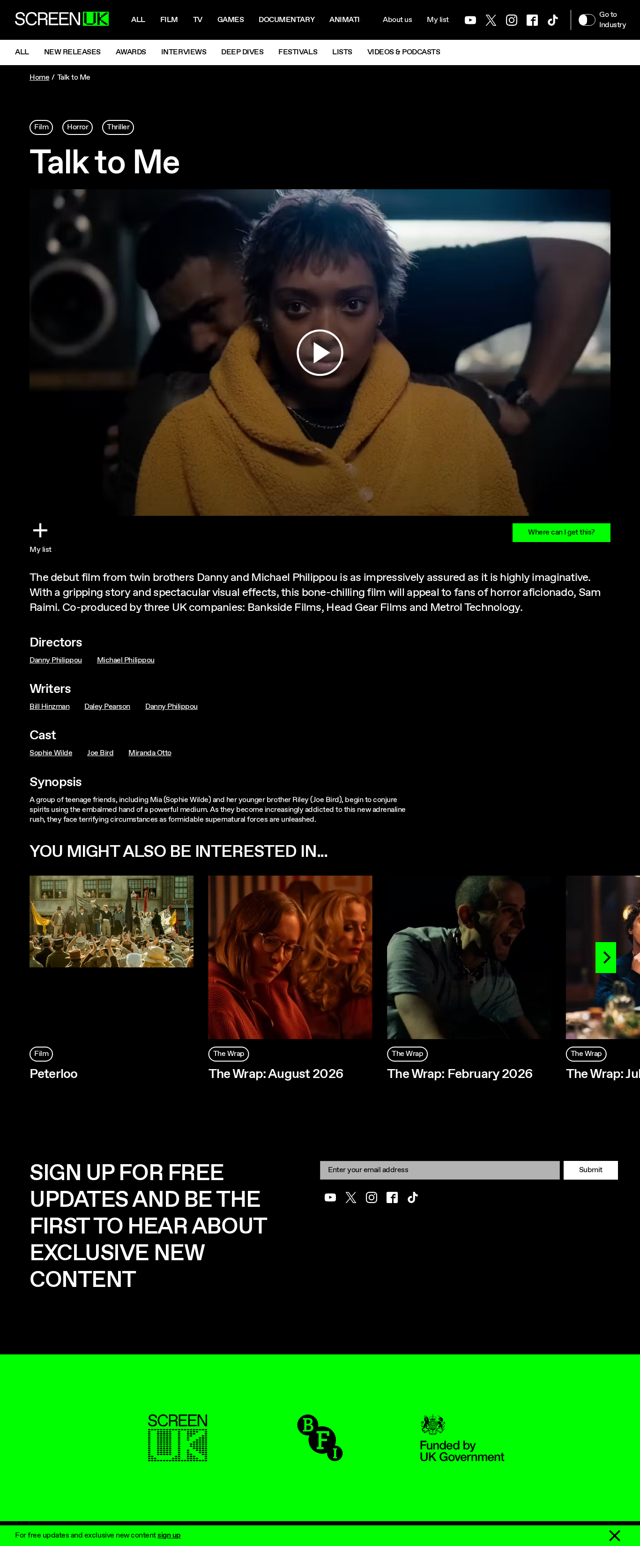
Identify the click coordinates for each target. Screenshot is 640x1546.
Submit (591, 1170)
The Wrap (229, 1054)
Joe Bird (100, 753)
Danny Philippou (56, 660)
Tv (197, 20)
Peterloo (53, 1074)
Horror (77, 127)
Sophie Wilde (51, 753)
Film (169, 20)
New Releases (72, 52)
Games (230, 20)
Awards (131, 52)
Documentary (286, 20)
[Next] (605, 957)
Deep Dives (242, 52)
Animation (350, 20)
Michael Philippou (126, 660)
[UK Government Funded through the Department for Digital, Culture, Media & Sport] (462, 1456)
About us (397, 20)
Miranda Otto (149, 753)
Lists (342, 52)
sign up (169, 1535)
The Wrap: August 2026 (275, 1074)
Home (39, 77)
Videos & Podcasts (403, 52)
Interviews (183, 52)
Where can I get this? (561, 532)
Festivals (297, 52)
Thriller (118, 127)
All (138, 20)
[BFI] (320, 1456)
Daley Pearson (107, 707)
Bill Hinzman (49, 707)
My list (438, 20)
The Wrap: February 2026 (460, 1074)
